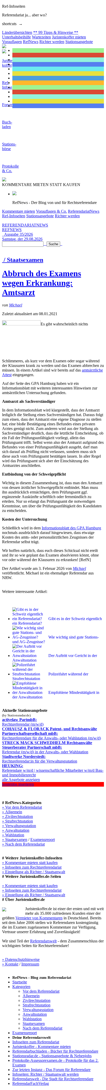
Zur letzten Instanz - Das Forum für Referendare (51, 1069)
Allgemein (31, 996)
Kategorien (21, 986)
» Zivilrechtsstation (17, 816)
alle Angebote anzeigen (21, 779)
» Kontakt (10, 964)
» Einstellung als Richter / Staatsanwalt (33, 872)
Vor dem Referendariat (41, 991)
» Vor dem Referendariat (22, 807)
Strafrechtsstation (36, 1005)
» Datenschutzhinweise (21, 959)
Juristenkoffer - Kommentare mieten (41, 1046)
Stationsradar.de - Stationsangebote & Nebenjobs (52, 1056)
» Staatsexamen (14, 839)
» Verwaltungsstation (19, 826)
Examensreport (42, 839)
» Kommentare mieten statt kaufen (30, 862)
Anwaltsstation (35, 1014)
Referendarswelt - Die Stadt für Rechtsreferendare (52, 1079)
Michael (15, 305)
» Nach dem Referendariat (23, 844)
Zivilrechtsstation (36, 1000)
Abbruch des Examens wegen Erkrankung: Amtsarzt (41, 283)
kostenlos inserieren (18, 784)
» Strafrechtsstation (17, 821)
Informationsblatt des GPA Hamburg (71, 528)
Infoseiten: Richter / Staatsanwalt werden (45, 1074)
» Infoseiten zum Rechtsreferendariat (31, 867)
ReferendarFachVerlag (30, 1083)
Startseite (19, 982)
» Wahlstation (13, 835)
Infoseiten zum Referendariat (35, 1042)
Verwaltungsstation (38, 1009)
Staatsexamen (34, 1023)
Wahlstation (32, 1019)
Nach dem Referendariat (42, 1028)
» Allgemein (12, 812)
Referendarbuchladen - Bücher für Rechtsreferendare (55, 1051)
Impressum (30, 964)
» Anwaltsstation (15, 830)
